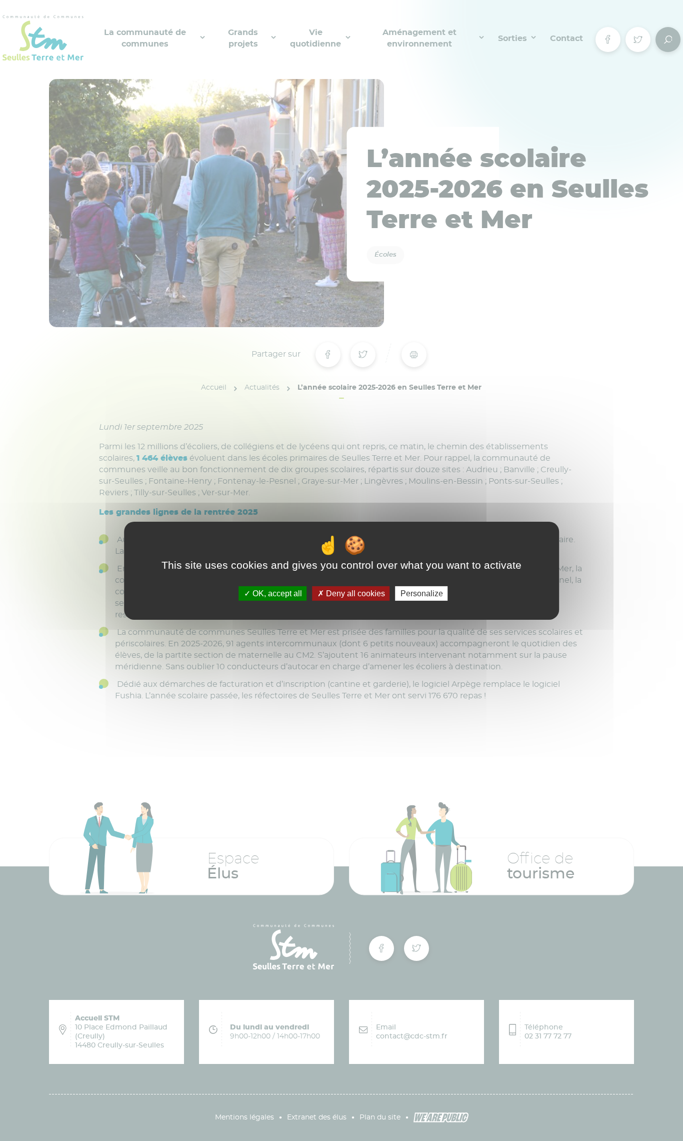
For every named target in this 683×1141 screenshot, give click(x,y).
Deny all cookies (354, 593)
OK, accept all (276, 593)
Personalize (421, 593)
